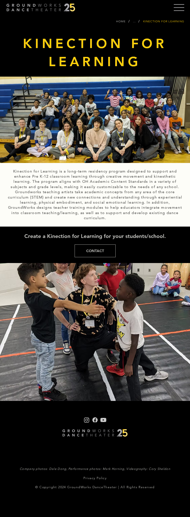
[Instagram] (86, 419)
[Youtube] (103, 419)
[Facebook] (95, 419)
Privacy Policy (95, 478)
